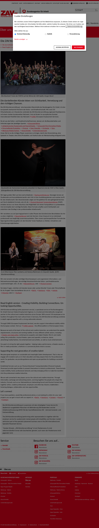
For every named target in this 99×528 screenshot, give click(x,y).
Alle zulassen (78, 47)
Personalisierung (75, 34)
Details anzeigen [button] (19, 39)
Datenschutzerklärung (74, 26)
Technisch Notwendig (23, 34)
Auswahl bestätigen (62, 47)
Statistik (49, 34)
